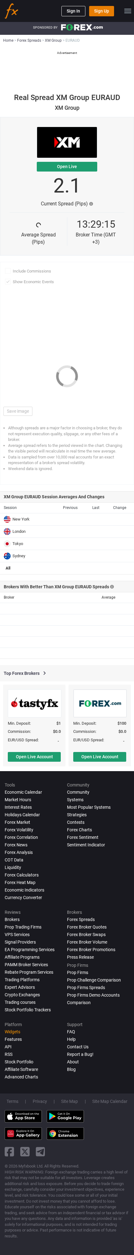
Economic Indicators (24, 889)
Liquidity (13, 867)
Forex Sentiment (82, 837)
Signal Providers (20, 942)
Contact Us (78, 1046)
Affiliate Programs (22, 957)
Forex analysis (19, 852)
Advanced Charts (21, 1076)
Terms (12, 1101)
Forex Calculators (22, 874)
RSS (8, 1054)
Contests (75, 822)
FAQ (71, 1031)
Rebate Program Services (29, 972)
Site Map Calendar (109, 1101)
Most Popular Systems (89, 807)
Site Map (69, 1101)
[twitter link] (25, 1151)
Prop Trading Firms (23, 926)
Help (71, 1039)
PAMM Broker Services (26, 964)
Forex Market (17, 822)
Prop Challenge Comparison (94, 979)
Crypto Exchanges (22, 994)
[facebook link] (9, 1151)
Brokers (12, 919)
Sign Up (101, 10)
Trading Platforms (22, 979)
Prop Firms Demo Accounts (93, 995)
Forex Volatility (19, 829)
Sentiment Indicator (86, 844)
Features (13, 1039)
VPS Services (17, 934)
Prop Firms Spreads (86, 987)
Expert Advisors (20, 987)
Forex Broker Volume (87, 942)
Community (78, 792)
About (73, 1061)
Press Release (80, 957)
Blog (71, 1069)
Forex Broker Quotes (87, 926)
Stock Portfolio (19, 1061)
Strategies (77, 814)
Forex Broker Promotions (91, 949)
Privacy (40, 1101)
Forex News (16, 844)
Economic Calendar (23, 792)
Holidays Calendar (22, 814)
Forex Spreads (81, 919)
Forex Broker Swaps (86, 934)
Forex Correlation (21, 837)
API (8, 1046)
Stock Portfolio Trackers (28, 1009)
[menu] (128, 11)
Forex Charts (79, 829)
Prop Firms (77, 972)
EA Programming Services (30, 949)
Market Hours (18, 799)
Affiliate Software (21, 1069)
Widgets (12, 1031)
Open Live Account (34, 756)
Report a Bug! (80, 1054)
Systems (75, 799)
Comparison (79, 1002)
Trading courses (20, 1002)
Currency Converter (23, 897)
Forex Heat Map (20, 882)
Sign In (73, 10)
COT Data (14, 859)
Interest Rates (18, 807)
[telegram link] (40, 1151)
